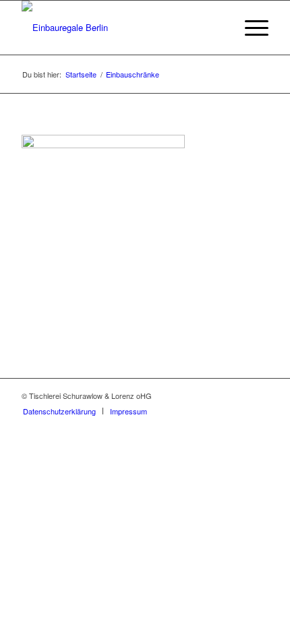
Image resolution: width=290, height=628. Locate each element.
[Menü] (249, 28)
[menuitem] (249, 28)
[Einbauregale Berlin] (120, 28)
